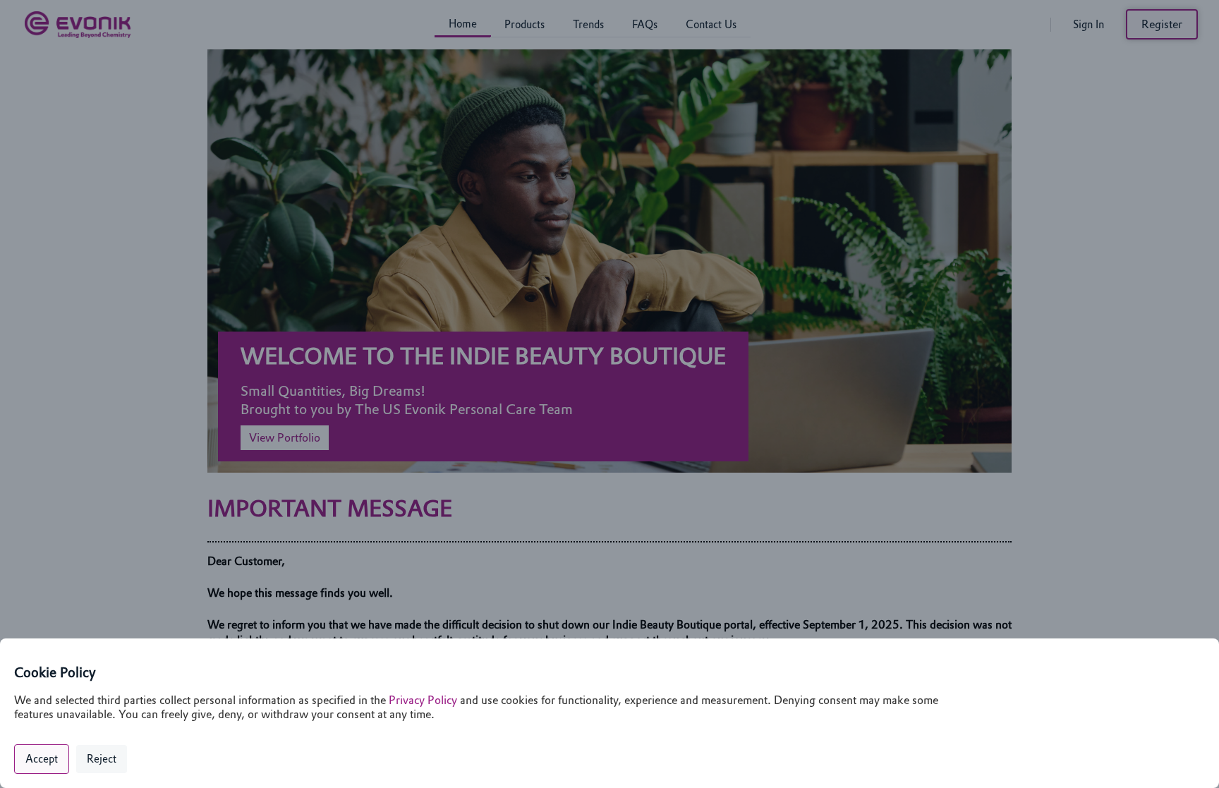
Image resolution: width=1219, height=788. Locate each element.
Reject (101, 759)
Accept (41, 759)
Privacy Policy (423, 700)
